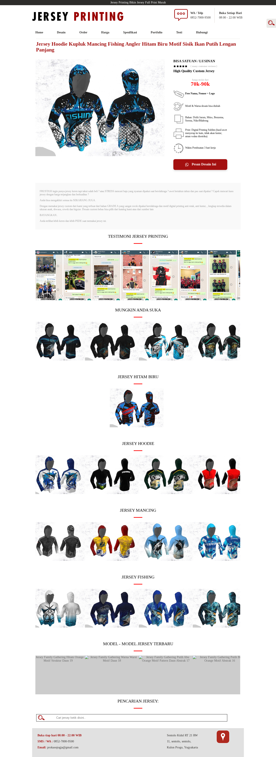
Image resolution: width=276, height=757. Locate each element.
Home (39, 32)
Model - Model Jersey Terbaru (138, 643)
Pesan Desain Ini (203, 164)
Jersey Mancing (138, 510)
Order (83, 32)
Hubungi (202, 32)
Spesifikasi (130, 32)
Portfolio (156, 32)
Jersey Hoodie (138, 443)
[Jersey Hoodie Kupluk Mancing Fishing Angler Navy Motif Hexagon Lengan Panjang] (112, 626)
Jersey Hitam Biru (138, 376)
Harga (105, 32)
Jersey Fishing (138, 577)
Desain (61, 32)
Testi (179, 32)
